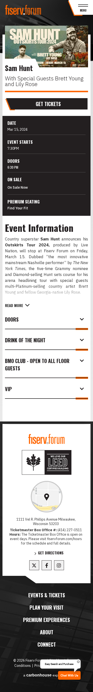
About (46, 632)
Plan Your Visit (46, 607)
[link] (46, 496)
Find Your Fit (17, 208)
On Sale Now (17, 187)
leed (46, 462)
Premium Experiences (46, 619)
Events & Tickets (46, 595)
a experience (46, 675)
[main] (46, 228)
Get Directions (50, 553)
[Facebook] (47, 565)
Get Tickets (48, 104)
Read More (14, 305)
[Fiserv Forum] (23, 10)
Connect (46, 644)
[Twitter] (34, 565)
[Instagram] (59, 565)
